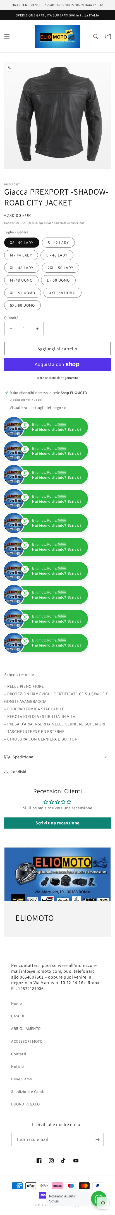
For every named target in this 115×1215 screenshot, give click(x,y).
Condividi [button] (19, 795)
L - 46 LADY (57, 255)
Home (16, 1027)
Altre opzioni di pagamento (57, 378)
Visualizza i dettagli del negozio (38, 407)
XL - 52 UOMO (22, 292)
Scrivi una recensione (57, 847)
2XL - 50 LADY (60, 267)
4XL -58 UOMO (62, 292)
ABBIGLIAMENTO (26, 1052)
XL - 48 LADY (21, 267)
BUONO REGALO (25, 1128)
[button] (7, 36)
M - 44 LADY (21, 255)
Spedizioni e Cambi (28, 1115)
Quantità (11, 317)
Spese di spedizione (40, 223)
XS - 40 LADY (21, 242)
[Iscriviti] (97, 1163)
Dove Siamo (21, 1102)
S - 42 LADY (58, 242)
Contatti (18, 1077)
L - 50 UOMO (58, 280)
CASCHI (18, 1039)
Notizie (17, 1090)
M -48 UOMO (21, 280)
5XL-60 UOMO (22, 305)
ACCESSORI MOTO (26, 1065)
